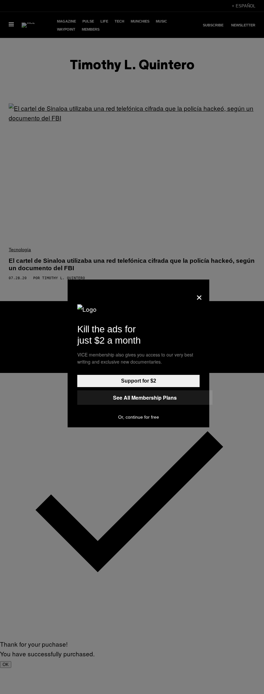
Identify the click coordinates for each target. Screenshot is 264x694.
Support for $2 (138, 381)
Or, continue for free (138, 417)
